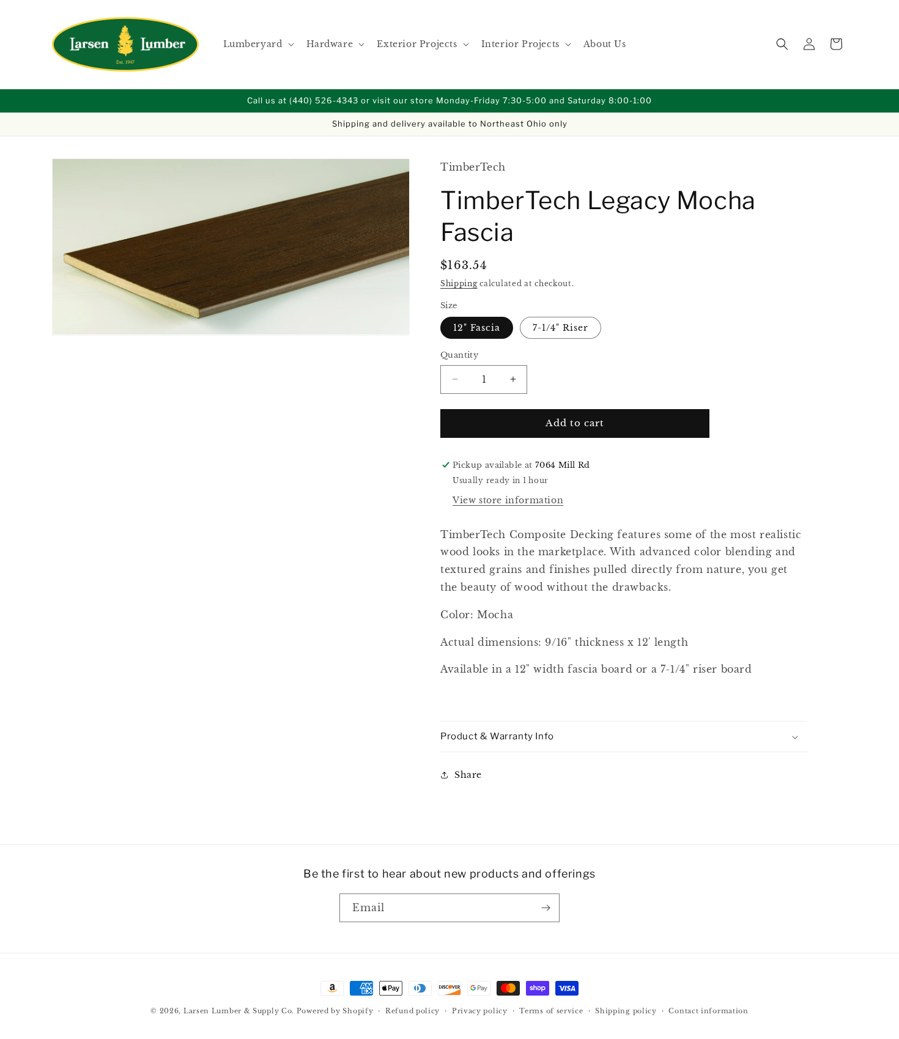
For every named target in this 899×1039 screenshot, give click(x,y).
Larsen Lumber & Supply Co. (238, 1011)
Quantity (459, 355)
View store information (508, 500)
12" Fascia (476, 327)
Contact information (708, 1011)
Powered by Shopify (335, 1011)
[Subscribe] (545, 907)
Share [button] (468, 774)
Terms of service (551, 1011)
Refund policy (412, 1011)
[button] (257, 44)
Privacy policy (480, 1011)
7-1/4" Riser (560, 327)
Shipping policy (626, 1011)
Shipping (459, 283)
